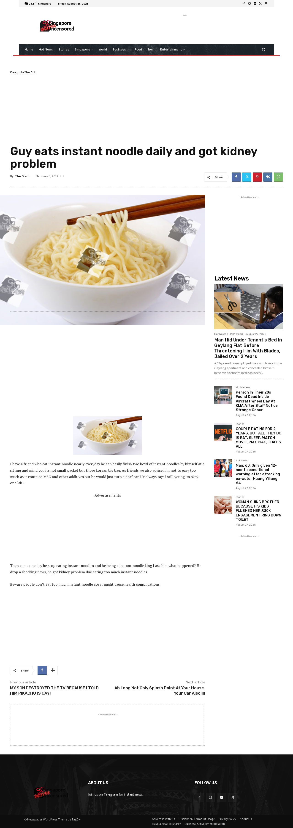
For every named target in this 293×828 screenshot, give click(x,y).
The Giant (22, 176)
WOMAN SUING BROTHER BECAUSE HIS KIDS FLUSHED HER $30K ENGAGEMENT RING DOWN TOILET (258, 511)
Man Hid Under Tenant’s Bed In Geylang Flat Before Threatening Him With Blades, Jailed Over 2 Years (248, 348)
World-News (243, 387)
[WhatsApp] (278, 177)
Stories (240, 424)
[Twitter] (260, 3)
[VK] (267, 177)
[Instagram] (249, 3)
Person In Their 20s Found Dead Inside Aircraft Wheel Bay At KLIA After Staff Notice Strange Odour (257, 401)
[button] (263, 49)
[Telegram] (255, 3)
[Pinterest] (257, 177)
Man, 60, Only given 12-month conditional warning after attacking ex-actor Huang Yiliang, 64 (258, 474)
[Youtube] (266, 3)
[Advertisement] (184, 28)
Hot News (220, 334)
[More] (53, 670)
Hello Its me (236, 334)
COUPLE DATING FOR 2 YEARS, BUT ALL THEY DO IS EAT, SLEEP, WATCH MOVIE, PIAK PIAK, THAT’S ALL (258, 438)
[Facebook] (244, 3)
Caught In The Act (22, 72)
